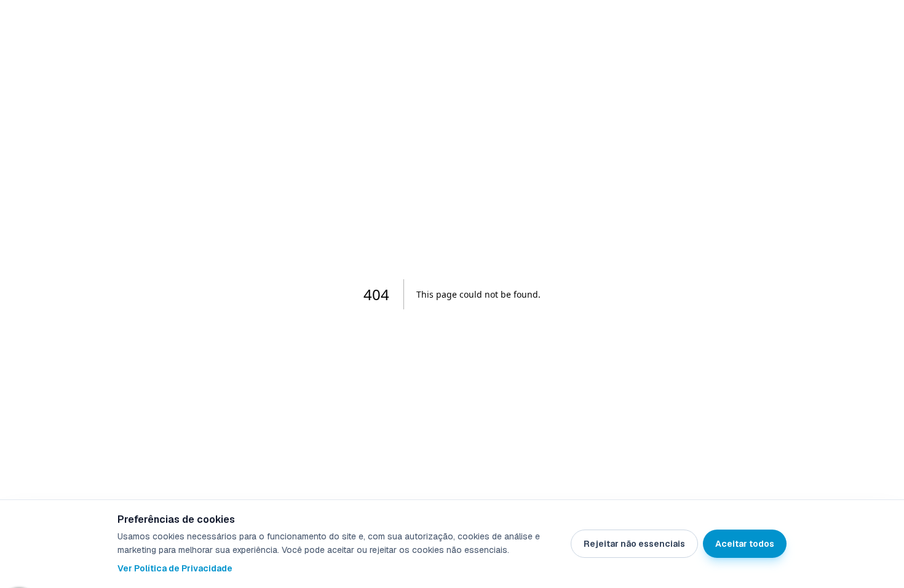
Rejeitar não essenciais (634, 543)
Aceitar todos (744, 543)
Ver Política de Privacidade (174, 568)
